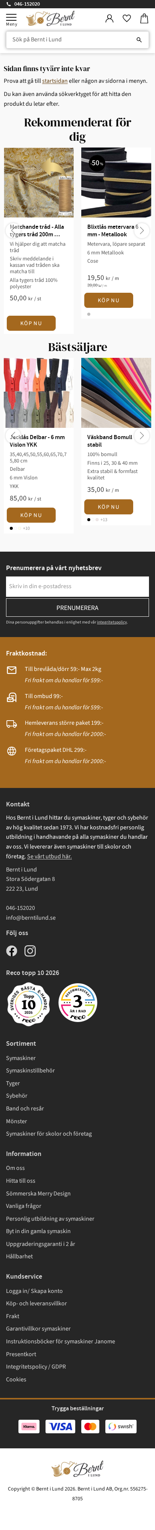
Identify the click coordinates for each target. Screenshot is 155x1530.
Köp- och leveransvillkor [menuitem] (36, 1303)
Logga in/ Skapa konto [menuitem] (34, 1291)
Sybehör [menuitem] (16, 1096)
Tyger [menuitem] (13, 1083)
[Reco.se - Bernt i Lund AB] (78, 1002)
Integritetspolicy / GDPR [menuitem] (36, 1367)
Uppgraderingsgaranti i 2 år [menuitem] (40, 1244)
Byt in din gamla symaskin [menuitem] (38, 1231)
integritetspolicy (112, 622)
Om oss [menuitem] (15, 1168)
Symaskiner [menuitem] (21, 1058)
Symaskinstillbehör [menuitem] (30, 1070)
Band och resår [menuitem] (25, 1108)
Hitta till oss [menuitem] (20, 1181)
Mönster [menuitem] (16, 1121)
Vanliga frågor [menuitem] (23, 1206)
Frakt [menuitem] (12, 1316)
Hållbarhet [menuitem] (19, 1256)
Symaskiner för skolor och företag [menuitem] (49, 1134)
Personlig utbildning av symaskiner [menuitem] (50, 1219)
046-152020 (27, 4)
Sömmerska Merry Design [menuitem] (38, 1193)
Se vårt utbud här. (49, 856)
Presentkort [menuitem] (21, 1354)
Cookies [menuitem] (16, 1379)
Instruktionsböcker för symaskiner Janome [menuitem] (60, 1341)
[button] (11, 17)
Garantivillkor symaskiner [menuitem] (38, 1329)
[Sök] (139, 40)
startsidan (55, 81)
